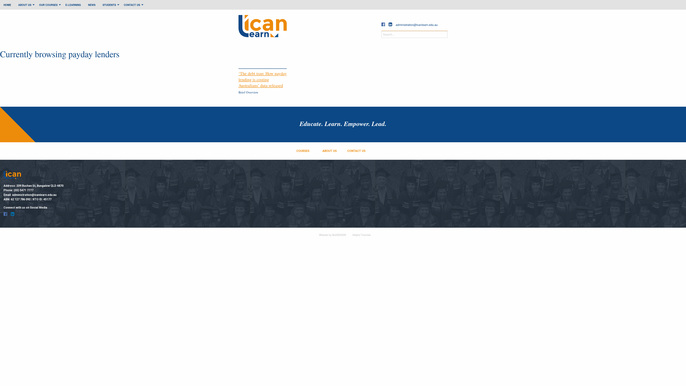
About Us (24, 5)
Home (7, 5)
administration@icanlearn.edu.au (417, 25)
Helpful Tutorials (361, 235)
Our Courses (48, 5)
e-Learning (73, 5)
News (91, 5)
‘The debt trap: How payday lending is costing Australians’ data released (262, 79)
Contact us (356, 151)
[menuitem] (7, 5)
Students (109, 5)
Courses (302, 151)
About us (329, 151)
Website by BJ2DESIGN (332, 235)
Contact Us (132, 5)
